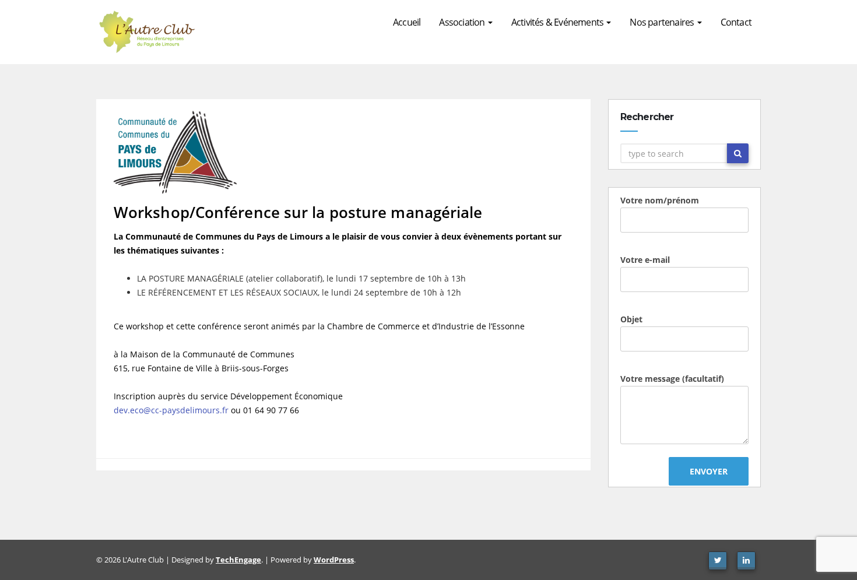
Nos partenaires (663, 22)
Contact (736, 22)
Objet (631, 319)
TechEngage (238, 559)
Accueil (406, 22)
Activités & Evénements (558, 22)
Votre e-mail (645, 259)
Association (462, 22)
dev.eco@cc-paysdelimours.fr (171, 410)
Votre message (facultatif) (672, 378)
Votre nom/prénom (659, 200)
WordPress (334, 559)
